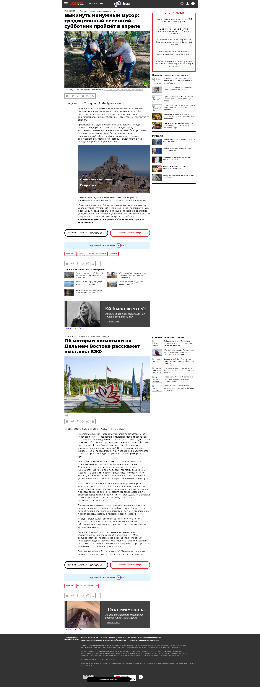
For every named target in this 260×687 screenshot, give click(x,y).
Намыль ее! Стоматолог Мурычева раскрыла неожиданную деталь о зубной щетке (178, 81)
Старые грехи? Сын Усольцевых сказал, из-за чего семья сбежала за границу (179, 361)
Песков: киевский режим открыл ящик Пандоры (177, 149)
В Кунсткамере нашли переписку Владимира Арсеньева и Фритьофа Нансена (174, 42)
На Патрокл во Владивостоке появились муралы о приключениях (174, 53)
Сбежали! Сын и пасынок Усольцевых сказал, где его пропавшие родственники (180, 107)
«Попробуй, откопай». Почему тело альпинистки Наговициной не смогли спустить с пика (179, 352)
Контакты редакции (89, 637)
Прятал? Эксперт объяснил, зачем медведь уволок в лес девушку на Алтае (178, 98)
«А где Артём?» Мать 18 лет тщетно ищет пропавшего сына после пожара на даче (178, 379)
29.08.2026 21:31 (70, 336)
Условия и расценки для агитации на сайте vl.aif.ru (103, 640)
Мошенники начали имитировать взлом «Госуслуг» (177, 158)
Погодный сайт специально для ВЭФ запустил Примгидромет (173, 20)
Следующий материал (108, 679)
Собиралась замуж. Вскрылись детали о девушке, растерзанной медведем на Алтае (178, 343)
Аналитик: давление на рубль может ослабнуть (178, 176)
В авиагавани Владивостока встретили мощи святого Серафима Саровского (174, 31)
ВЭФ (66, 415)
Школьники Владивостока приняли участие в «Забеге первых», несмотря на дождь (174, 63)
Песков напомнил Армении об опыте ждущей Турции (179, 140)
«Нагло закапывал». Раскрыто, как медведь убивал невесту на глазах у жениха (179, 370)
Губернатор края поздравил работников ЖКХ (131, 283)
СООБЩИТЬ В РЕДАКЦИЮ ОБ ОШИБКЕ (144, 640)
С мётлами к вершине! (96, 179)
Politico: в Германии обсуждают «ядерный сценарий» (176, 167)
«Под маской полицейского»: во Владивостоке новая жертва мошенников (132, 275)
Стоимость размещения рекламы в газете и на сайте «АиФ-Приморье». (131, 637)
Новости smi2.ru (73, 328)
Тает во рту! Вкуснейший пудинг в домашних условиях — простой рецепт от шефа (178, 125)
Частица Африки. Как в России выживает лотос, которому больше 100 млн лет (179, 388)
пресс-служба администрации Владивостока (123, 90)
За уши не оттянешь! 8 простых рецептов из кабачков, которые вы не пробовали (179, 116)
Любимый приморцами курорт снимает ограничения (89, 283)
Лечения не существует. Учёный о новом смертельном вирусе (178, 89)
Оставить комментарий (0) (130, 233)
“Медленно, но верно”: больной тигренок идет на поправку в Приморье (89, 275)
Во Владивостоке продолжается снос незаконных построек (90, 291)
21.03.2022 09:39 (70, 11)
